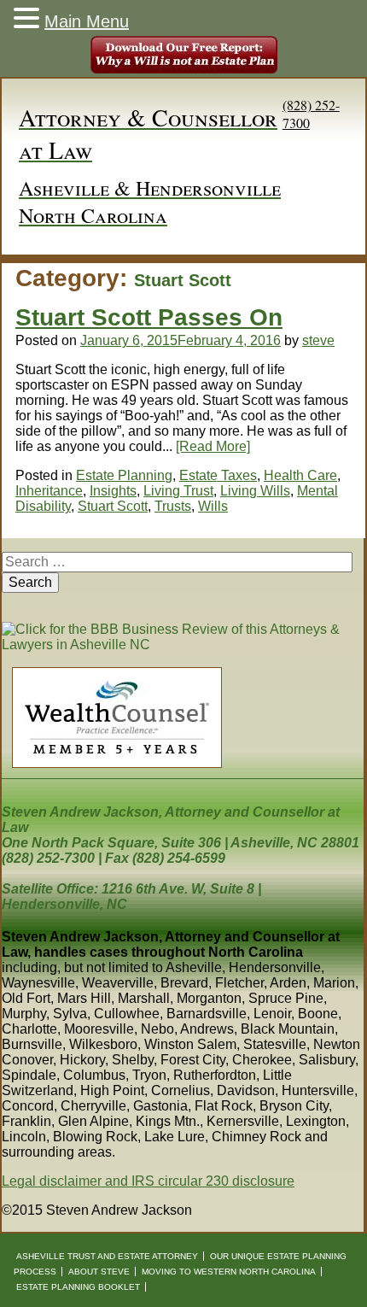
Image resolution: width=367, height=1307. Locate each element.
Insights (113, 491)
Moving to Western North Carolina (229, 1271)
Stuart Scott (113, 506)
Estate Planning (124, 475)
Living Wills (255, 491)
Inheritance (49, 491)
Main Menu (86, 21)
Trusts (172, 506)
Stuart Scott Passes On (149, 317)
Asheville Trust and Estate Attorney (107, 1256)
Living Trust (178, 491)
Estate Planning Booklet (78, 1287)
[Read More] (213, 446)
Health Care (300, 475)
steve (318, 340)
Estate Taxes (218, 475)
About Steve (99, 1271)
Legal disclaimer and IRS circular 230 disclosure (148, 1181)
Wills (213, 506)
